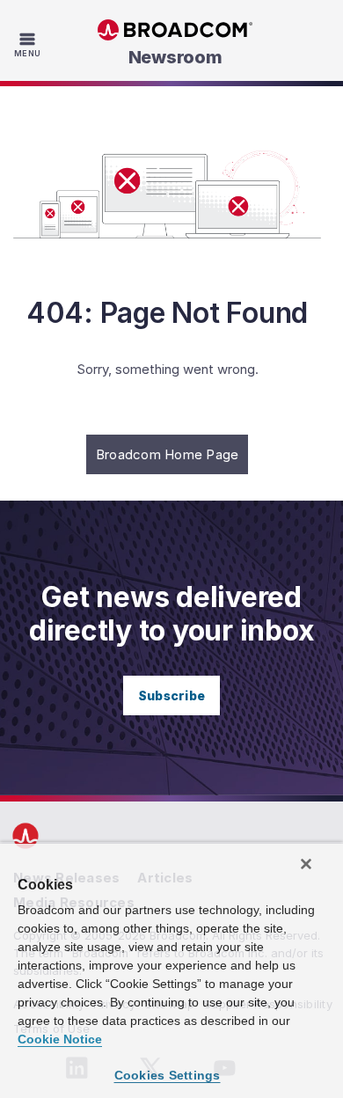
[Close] (306, 864)
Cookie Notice (60, 1039)
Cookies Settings (167, 1075)
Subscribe (171, 695)
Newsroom (175, 57)
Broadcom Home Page (167, 454)
